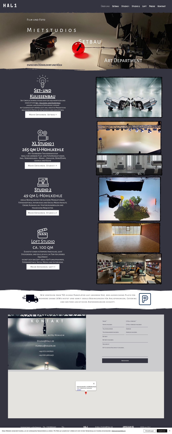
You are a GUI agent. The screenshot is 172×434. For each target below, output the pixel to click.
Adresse (128, 329)
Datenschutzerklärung (119, 431)
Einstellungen (149, 431)
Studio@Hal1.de (45, 341)
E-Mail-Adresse (131, 321)
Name (104, 321)
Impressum (127, 427)
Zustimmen (162, 431)
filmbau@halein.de (46, 346)
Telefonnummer (108, 329)
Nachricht (106, 344)
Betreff (105, 336)
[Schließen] (169, 430)
